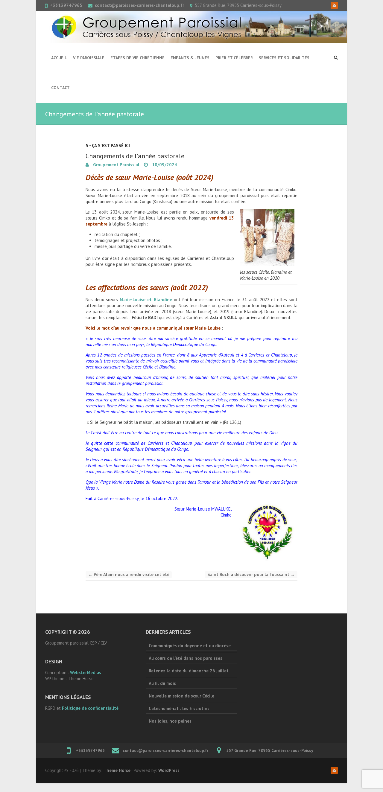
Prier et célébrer (234, 57)
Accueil (59, 57)
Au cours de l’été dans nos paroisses (185, 658)
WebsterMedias (85, 672)
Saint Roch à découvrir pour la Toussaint (251, 574)
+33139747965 (66, 5)
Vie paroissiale (88, 57)
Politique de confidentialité (90, 708)
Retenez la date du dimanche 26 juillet (189, 671)
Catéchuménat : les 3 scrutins (179, 708)
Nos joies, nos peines (170, 721)
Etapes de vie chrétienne (137, 57)
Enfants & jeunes (190, 57)
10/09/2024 (164, 164)
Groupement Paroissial (115, 164)
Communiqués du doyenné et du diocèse (190, 645)
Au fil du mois (162, 683)
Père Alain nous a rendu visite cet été (128, 574)
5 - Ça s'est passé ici (108, 145)
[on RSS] (334, 5)
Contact (60, 87)
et (146, 299)
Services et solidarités (284, 57)
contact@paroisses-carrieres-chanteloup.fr (139, 5)
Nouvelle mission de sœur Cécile (181, 696)
